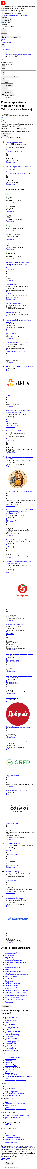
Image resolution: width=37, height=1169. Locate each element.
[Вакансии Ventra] (20, 383)
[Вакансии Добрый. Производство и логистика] (20, 714)
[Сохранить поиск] (3, 72)
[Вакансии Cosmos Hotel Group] (20, 808)
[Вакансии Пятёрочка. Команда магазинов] (20, 590)
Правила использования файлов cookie (14, 15)
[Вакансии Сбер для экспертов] (20, 762)
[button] (3, 39)
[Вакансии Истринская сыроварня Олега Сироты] (20, 479)
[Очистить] (3, 67)
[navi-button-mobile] (3, 45)
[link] (4, 34)
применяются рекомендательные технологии (17, 1147)
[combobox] (10, 63)
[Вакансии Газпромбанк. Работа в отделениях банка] (20, 919)
